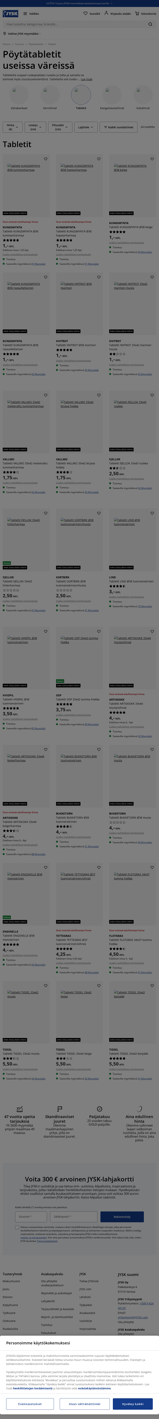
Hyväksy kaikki (133, 1404)
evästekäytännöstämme (94, 1388)
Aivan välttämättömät (85, 1404)
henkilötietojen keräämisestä (32, 1388)
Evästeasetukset (30, 1404)
